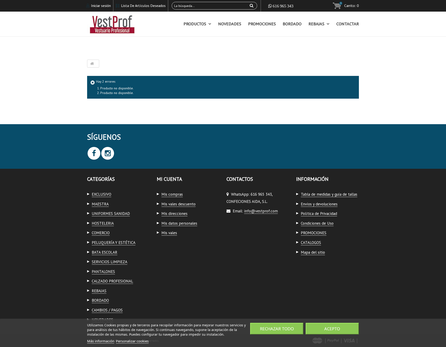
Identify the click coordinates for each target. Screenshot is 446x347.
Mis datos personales (179, 223)
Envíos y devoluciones (319, 204)
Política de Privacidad (319, 213)
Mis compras (172, 194)
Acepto (332, 328)
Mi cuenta (169, 179)
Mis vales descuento (178, 204)
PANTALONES (103, 271)
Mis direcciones (174, 213)
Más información (100, 341)
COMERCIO (101, 232)
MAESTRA (100, 204)
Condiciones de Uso (317, 223)
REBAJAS (316, 23)
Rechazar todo (277, 328)
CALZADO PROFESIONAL (112, 281)
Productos (195, 23)
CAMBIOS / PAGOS (107, 310)
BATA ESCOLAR (104, 252)
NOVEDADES (229, 23)
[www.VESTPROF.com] (130, 24)
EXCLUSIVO (101, 194)
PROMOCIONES (262, 23)
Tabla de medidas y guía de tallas (329, 194)
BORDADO (292, 23)
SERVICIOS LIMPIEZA (109, 261)
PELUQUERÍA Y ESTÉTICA (113, 242)
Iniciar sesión (100, 5)
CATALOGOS (311, 242)
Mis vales (169, 232)
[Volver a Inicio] (92, 64)
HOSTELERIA (103, 223)
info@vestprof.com (261, 211)
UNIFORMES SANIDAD (111, 213)
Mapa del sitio (313, 252)
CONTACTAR (347, 23)
